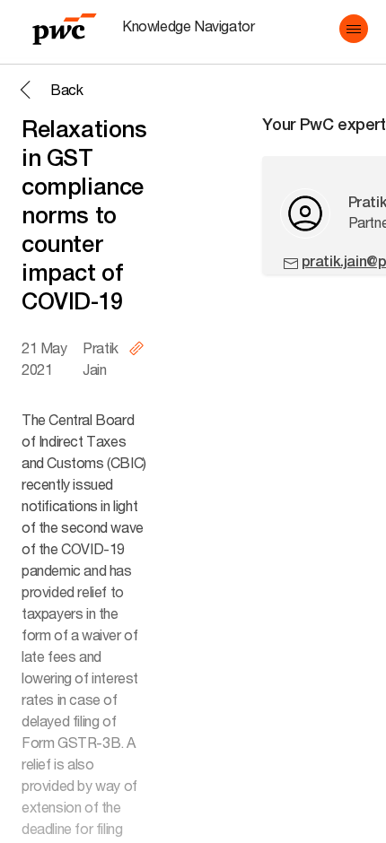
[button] (353, 28)
